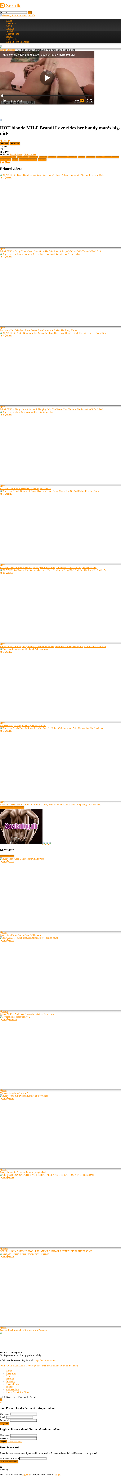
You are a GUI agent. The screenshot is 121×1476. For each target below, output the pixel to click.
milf (9, 159)
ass (14, 157)
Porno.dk (64, 1365)
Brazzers (11, 49)
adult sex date (12, 39)
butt (100, 157)
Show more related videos (12, 807)
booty (82, 157)
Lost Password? (15, 1441)
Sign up (4, 1423)
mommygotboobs (29, 159)
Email (2, 1417)
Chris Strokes (30, 154)
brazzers (91, 157)
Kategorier (11, 23)
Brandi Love (16, 154)
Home (9, 20)
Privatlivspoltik (18, 1365)
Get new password (9, 1462)
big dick (34, 157)
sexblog (9, 36)
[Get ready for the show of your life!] (17, 15)
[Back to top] (1, 1399)
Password (4, 1420)
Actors (9, 25)
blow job (63, 157)
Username (4, 1414)
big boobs (23, 157)
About (5, 143)
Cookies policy (33, 1365)
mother (43, 159)
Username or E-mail (9, 1458)
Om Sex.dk (5, 1365)
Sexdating (10, 31)
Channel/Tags (12, 33)
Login (3, 1442)
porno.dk (10, 28)
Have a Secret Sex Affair (17, 41)
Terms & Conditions (49, 1365)
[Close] (1, 1402)
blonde (53, 157)
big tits (44, 157)
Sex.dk (13, 5)
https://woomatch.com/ (45, 1360)
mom (16, 159)
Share (16, 143)
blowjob (73, 157)
